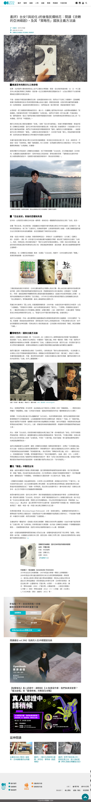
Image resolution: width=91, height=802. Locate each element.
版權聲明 (13, 787)
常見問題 (86, 790)
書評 (19, 3)
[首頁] (9, 3)
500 (35, 618)
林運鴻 (15, 28)
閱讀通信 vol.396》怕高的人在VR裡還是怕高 (31, 640)
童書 (31, 3)
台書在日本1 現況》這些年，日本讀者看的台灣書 (20, 758)
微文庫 (43, 402)
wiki (38, 402)
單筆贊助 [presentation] (33, 612)
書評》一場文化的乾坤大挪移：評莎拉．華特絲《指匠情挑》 (44, 759)
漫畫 (42, 3)
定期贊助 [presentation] (18, 612)
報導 (25, 3)
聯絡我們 (13, 790)
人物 (36, 3)
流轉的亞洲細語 (17, 32)
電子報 (77, 786)
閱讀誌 (4, 786)
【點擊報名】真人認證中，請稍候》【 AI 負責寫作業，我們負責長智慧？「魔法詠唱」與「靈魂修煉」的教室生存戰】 (44, 689)
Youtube (83, 3)
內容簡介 (44, 558)
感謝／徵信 (76, 790)
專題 (48, 3)
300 (19, 618)
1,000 (19, 622)
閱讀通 (55, 3)
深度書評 (31, 32)
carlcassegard (50, 402)
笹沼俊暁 (25, 32)
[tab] (18, 613)
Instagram (80, 3)
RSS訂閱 (86, 786)
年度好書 (63, 3)
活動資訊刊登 (38, 783)
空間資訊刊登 (38, 787)
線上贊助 (68, 790)
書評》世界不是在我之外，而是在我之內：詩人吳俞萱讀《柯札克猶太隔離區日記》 (69, 759)
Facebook (77, 3)
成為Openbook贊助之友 (22, 630)
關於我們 (13, 783)
